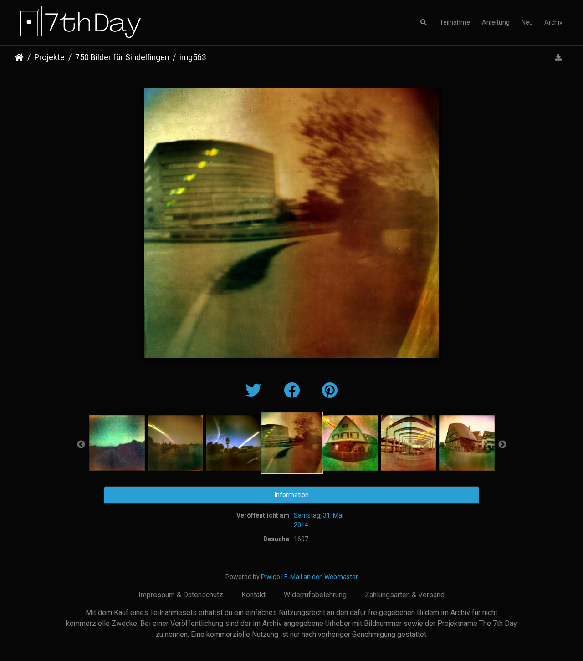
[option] (117, 443)
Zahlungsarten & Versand (405, 594)
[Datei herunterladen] (558, 57)
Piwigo (270, 576)
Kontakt (253, 594)
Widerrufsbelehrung (315, 594)
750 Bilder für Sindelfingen (122, 57)
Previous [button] (81, 444)
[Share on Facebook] (294, 390)
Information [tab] (292, 494)
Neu (527, 22)
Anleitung (496, 22)
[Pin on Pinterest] (330, 390)
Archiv (553, 22)
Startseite (19, 57)
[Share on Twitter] (255, 390)
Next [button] (502, 444)
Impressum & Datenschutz (180, 594)
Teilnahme (455, 22)
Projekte (49, 57)
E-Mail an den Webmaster (321, 576)
